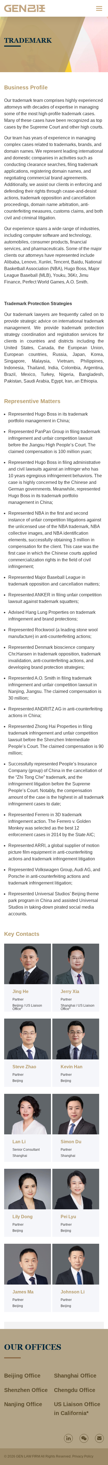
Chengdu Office (74, 1390)
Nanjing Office (23, 1404)
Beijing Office (22, 1376)
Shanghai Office (75, 1376)
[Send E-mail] (99, 1438)
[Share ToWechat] (83, 1438)
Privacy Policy (82, 1456)
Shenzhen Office (26, 1390)
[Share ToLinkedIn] (68, 1438)
